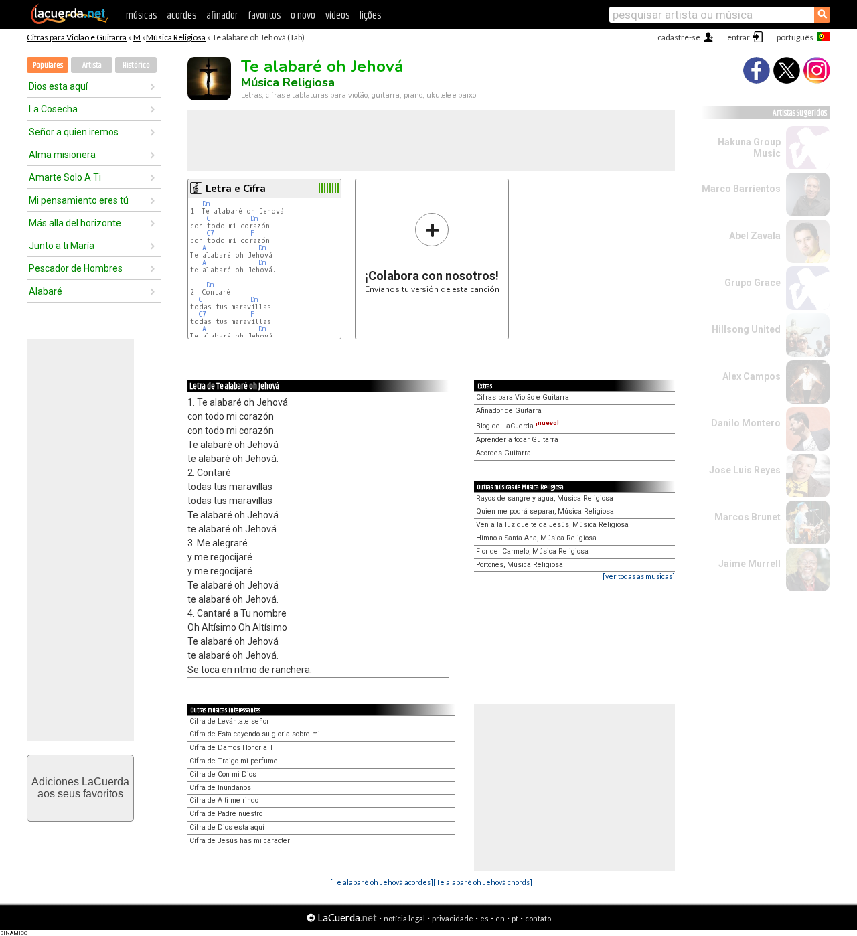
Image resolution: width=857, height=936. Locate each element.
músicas (141, 15)
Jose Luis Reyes (745, 470)
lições (370, 15)
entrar (738, 37)
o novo (303, 15)
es (484, 918)
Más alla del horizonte (75, 223)
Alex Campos (751, 376)
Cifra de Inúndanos (220, 787)
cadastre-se (678, 37)
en (500, 918)
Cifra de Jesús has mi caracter (239, 840)
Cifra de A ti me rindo (223, 800)
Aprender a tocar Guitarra (517, 439)
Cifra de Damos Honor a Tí (232, 747)
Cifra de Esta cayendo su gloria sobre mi (254, 734)
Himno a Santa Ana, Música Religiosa (536, 538)
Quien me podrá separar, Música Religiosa (545, 511)
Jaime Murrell (749, 563)
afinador (222, 15)
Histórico (136, 65)
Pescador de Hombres (76, 268)
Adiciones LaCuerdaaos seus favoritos (80, 787)
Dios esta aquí (58, 86)
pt (515, 918)
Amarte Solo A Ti (65, 177)
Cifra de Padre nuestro (225, 813)
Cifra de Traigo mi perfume (233, 761)
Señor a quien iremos (74, 132)
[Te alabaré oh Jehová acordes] (381, 882)
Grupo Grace (752, 282)
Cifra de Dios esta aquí (226, 827)
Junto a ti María (61, 245)
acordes (181, 15)
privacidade (452, 918)
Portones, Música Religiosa (519, 564)
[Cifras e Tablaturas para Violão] (69, 21)
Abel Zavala (755, 235)
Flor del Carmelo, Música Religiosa (532, 551)
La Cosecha (53, 109)
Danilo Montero (746, 423)
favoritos (264, 15)
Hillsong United (746, 329)
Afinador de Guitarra (509, 410)
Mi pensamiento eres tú (79, 200)
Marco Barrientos (741, 188)
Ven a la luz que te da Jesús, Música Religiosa (552, 524)
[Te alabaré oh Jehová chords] (482, 882)
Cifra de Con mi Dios (222, 774)
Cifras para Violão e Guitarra (77, 37)
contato (538, 918)
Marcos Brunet (747, 517)
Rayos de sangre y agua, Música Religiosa (544, 498)
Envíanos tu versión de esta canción (432, 253)
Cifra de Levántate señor (229, 721)
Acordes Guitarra (503, 453)
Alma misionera (62, 154)
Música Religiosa (176, 37)
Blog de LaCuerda (517, 426)
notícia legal (404, 918)
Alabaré (45, 291)
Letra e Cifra (236, 189)
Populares (48, 65)
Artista (92, 65)
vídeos (337, 15)
